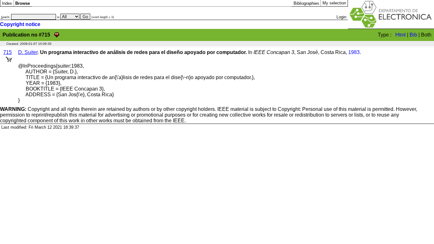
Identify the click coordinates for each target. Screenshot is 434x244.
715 (7, 52)
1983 (354, 52)
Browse (22, 3)
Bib (413, 34)
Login (341, 17)
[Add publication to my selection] (9, 58)
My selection (334, 3)
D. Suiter (27, 52)
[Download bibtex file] (56, 34)
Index (7, 3)
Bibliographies (306, 3)
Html (400, 34)
